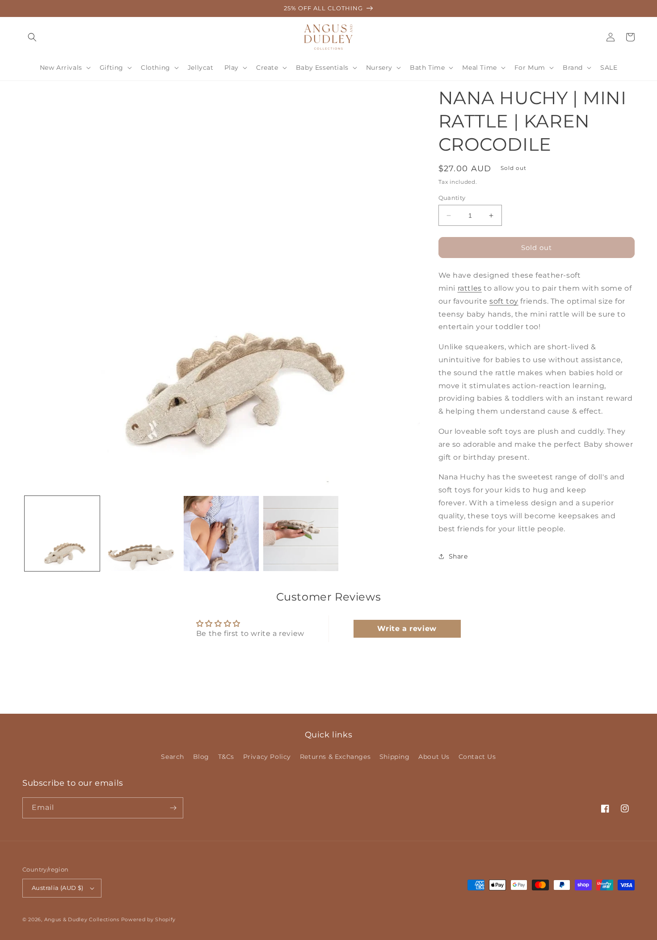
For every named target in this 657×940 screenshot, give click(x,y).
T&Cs (226, 757)
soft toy (503, 301)
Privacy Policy (267, 757)
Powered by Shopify (148, 919)
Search (172, 757)
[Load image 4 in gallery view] (300, 533)
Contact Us (477, 757)
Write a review (406, 628)
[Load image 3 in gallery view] (221, 533)
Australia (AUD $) (58, 887)
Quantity (452, 197)
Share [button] (458, 556)
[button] (32, 37)
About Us (434, 757)
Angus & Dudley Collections (81, 919)
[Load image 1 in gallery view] (62, 533)
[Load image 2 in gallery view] (141, 533)
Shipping (394, 757)
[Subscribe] (173, 807)
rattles (470, 288)
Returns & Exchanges (335, 757)
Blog (201, 757)
